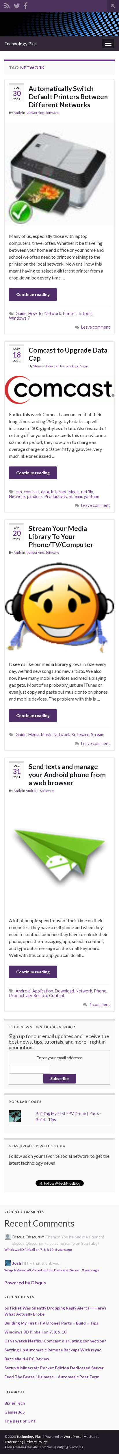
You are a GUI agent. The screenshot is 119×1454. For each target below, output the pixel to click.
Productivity (55, 496)
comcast (31, 491)
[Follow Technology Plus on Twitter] (17, 5)
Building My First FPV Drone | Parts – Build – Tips (51, 1322)
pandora (34, 496)
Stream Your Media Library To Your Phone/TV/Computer (61, 536)
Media (73, 491)
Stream (75, 496)
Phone (100, 990)
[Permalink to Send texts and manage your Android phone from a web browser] (59, 854)
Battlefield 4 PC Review (26, 1358)
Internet (52, 366)
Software (52, 112)
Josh (16, 1263)
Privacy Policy (36, 1442)
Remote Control (49, 995)
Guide (21, 313)
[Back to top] (106, 1441)
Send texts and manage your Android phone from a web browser (67, 774)
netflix (87, 491)
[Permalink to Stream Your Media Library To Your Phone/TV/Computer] (59, 607)
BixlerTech (14, 1403)
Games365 (14, 1411)
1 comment (100, 1004)
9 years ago (90, 1270)
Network (52, 313)
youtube (91, 496)
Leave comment (95, 327)
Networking (35, 112)
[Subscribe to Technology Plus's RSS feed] (7, 5)
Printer (69, 313)
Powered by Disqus (25, 1282)
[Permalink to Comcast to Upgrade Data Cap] (59, 389)
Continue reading (33, 294)
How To (35, 313)
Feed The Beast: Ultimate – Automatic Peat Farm (51, 1376)
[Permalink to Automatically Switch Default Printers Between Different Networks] (59, 173)
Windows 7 (19, 318)
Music (46, 734)
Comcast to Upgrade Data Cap (68, 354)
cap (19, 491)
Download (64, 990)
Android (32, 790)
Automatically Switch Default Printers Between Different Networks (68, 96)
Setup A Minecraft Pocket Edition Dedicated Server (42, 1270)
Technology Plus (20, 43)
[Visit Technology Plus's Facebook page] (26, 5)
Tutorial (85, 313)
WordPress (72, 1436)
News (84, 366)
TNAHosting (13, 1442)
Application (42, 990)
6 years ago (63, 1249)
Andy (18, 112)
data (45, 491)
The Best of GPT (20, 1420)
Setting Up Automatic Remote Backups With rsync (52, 1349)
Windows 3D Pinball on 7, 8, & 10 (28, 1249)
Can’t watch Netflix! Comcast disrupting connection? (55, 1340)
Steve (37, 366)
